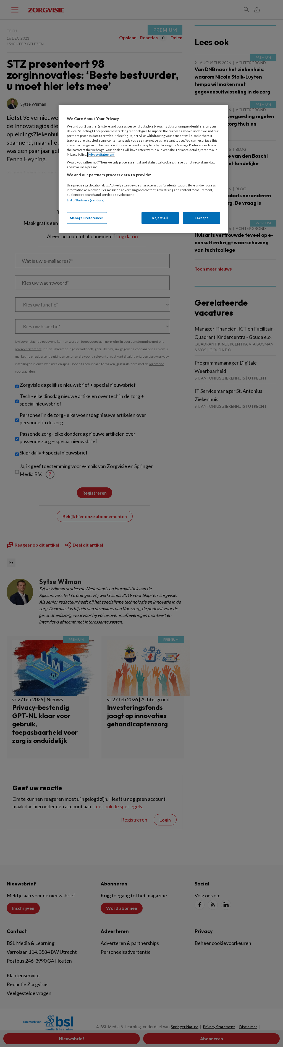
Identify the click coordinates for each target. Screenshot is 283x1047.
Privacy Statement (101, 154)
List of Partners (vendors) (85, 200)
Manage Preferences (87, 218)
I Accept (201, 218)
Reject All (160, 218)
